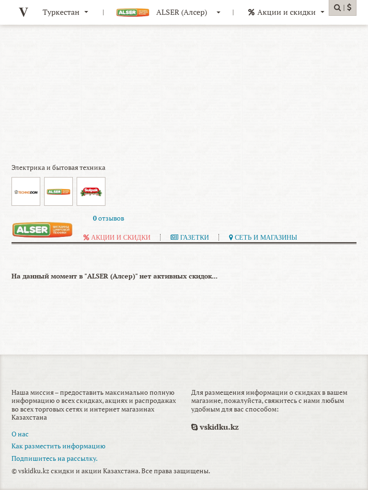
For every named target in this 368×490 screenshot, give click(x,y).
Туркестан (61, 12)
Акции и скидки (286, 12)
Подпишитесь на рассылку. (55, 458)
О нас (20, 433)
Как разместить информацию (58, 445)
